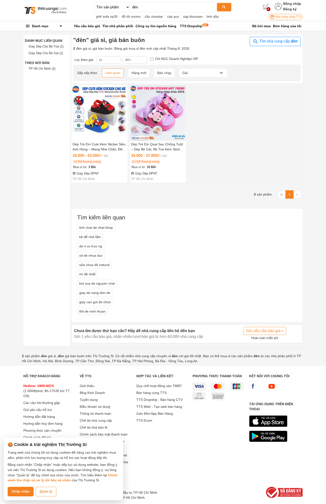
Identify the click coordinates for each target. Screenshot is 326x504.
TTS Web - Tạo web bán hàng (159, 407)
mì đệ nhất (87, 274)
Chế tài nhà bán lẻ (93, 427)
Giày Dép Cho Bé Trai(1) (46, 46)
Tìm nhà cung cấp (278, 41)
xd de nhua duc (91, 255)
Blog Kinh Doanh (92, 393)
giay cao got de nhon (95, 302)
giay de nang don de (94, 293)
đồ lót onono (131, 16)
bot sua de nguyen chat (97, 283)
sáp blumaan (193, 16)
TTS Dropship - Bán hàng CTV (159, 400)
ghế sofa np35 (107, 16)
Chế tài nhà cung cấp (96, 420)
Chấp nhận (21, 491)
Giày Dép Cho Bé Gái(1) (46, 53)
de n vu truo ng (90, 246)
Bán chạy (164, 73)
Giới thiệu (87, 386)
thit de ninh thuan (92, 311)
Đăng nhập (292, 3)
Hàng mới (138, 73)
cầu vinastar (154, 16)
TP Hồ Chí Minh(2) (42, 68)
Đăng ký (290, 9)
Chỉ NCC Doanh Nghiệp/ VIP (176, 59)
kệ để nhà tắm (90, 237)
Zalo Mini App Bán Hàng (154, 413)
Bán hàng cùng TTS (288, 16)
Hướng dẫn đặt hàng (39, 417)
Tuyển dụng (89, 400)
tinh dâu (213, 16)
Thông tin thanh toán (95, 413)
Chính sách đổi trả (37, 437)
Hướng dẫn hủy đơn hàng (43, 423)
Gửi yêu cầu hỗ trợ (37, 410)
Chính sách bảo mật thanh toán (103, 434)
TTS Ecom (144, 420)
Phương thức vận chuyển (42, 430)
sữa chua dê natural (94, 265)
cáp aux (173, 16)
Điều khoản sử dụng (95, 407)
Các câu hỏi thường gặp (41, 403)
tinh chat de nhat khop (96, 227)
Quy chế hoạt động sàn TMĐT (159, 386)
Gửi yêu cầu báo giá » (265, 331)
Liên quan (112, 73)
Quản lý (46, 491)
